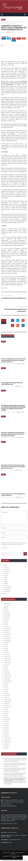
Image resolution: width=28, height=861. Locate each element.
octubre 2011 (7, 744)
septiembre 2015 (7, 705)
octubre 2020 (7, 660)
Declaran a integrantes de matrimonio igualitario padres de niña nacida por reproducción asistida (13, 434)
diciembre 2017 (7, 675)
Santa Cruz (6, 585)
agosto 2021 (6, 642)
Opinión (5, 579)
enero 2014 (6, 729)
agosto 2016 (6, 683)
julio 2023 (6, 620)
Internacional (7, 571)
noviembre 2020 (7, 658)
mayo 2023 (6, 622)
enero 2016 (6, 697)
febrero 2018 (7, 672)
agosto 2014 (6, 723)
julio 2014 (6, 725)
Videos (5, 593)
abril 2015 (6, 715)
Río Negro (6, 583)
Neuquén (6, 577)
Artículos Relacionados (7, 335)
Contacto (13, 854)
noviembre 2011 (7, 742)
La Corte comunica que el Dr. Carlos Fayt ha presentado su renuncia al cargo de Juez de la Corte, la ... (13, 360)
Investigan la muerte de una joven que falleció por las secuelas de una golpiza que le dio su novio (13, 466)
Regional (6, 581)
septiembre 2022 (7, 634)
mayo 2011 (6, 746)
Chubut (5, 565)
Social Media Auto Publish (8, 860)
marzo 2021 (6, 652)
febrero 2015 (7, 719)
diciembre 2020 (7, 656)
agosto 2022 (6, 636)
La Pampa (6, 573)
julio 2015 (6, 709)
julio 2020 (6, 666)
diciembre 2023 (7, 614)
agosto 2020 (6, 664)
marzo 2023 (6, 626)
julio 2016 (6, 685)
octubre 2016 (7, 679)
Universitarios (7, 591)
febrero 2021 (7, 654)
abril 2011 (6, 748)
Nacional (3, 19)
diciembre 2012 (7, 738)
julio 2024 (6, 607)
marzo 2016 (6, 693)
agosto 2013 (6, 732)
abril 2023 (6, 624)
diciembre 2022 (7, 628)
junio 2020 (6, 668)
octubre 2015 (7, 703)
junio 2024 (6, 609)
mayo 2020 (6, 670)
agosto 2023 (6, 618)
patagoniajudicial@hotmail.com (9, 806)
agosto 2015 (6, 707)
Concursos (6, 567)
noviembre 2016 (7, 677)
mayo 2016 (6, 689)
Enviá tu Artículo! (20, 852)
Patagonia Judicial (10, 32)
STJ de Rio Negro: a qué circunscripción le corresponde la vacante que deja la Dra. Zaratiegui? (15, 782)
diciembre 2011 (7, 740)
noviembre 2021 (7, 638)
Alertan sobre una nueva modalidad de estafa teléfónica (13, 494)
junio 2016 (6, 687)
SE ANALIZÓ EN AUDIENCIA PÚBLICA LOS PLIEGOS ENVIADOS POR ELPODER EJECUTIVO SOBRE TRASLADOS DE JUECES (13, 408)
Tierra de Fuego (7, 587)
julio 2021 (6, 644)
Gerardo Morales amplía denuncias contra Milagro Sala (12, 383)
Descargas (12, 852)
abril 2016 (6, 691)
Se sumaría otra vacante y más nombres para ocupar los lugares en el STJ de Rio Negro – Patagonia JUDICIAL (15, 779)
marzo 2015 (6, 717)
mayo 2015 (6, 713)
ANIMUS (14, 857)
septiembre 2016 (7, 681)
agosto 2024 (6, 605)
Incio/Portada (5, 852)
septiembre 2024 (7, 603)
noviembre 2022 (7, 630)
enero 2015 (6, 721)
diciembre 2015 (7, 699)
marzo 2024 (6, 611)
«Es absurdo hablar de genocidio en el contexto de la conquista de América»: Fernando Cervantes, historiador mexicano (15, 760)
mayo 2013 (6, 736)
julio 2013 (6, 734)
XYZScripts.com (22, 860)
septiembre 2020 (7, 662)
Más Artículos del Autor (8, 336)
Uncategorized (7, 589)
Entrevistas (6, 569)
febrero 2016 (7, 695)
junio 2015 (6, 711)
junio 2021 (6, 646)
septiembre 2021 (7, 640)
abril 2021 (6, 650)
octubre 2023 (7, 616)
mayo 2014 (6, 727)
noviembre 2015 (7, 701)
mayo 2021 (6, 648)
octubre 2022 (7, 632)
